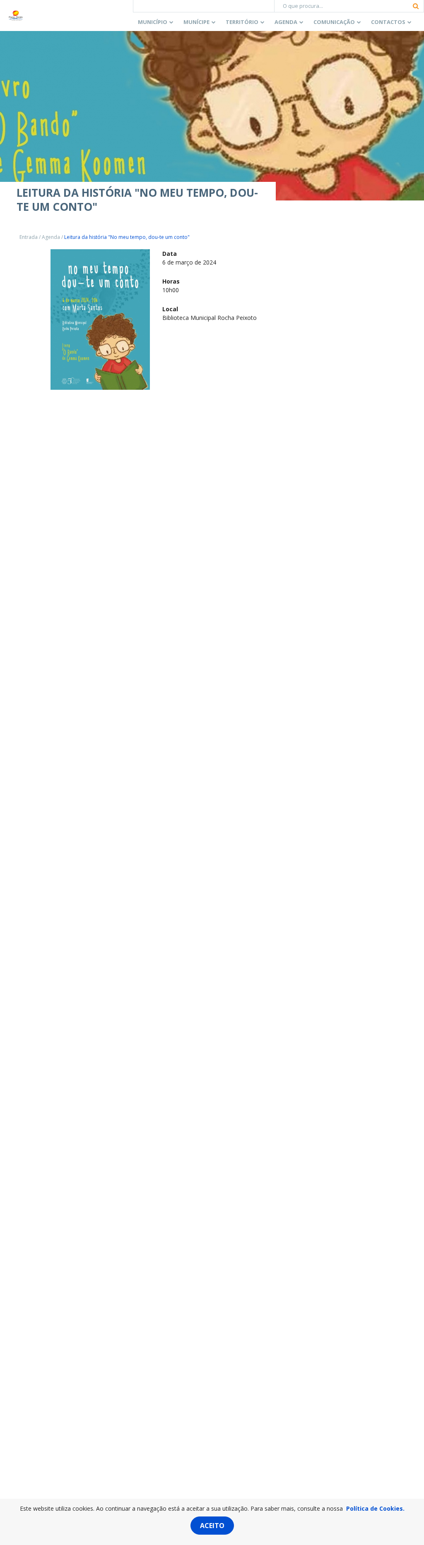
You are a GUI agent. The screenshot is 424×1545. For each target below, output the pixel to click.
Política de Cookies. (375, 1508)
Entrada (28, 237)
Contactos (388, 22)
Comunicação (334, 22)
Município (152, 22)
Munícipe (196, 22)
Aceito (212, 1525)
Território (242, 22)
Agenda (286, 22)
